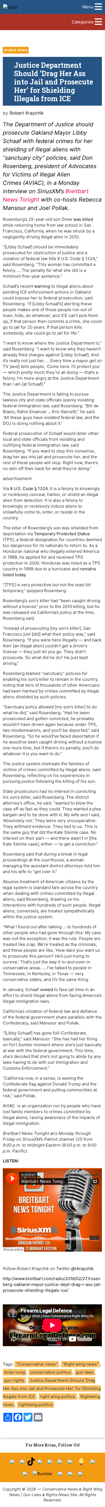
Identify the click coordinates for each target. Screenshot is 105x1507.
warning (42, 286)
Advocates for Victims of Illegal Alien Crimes (49, 174)
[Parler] (50, 1462)
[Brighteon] (70, 1474)
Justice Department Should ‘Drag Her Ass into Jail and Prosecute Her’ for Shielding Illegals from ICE (52, 1388)
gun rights (14, 1380)
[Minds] (81, 1461)
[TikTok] (31, 1461)
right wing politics (57, 1396)
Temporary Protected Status (62, 533)
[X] (22, 1462)
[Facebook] (12, 1462)
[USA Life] (25, 1474)
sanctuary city (23, 157)
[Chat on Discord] (80, 1474)
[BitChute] (70, 1462)
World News (15, 50)
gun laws (85, 1372)
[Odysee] (60, 1474)
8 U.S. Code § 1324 (29, 488)
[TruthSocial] (60, 1462)
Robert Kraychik (27, 113)
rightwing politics (35, 1404)
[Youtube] (40, 1462)
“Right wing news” (80, 1364)
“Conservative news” (36, 1364)
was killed (83, 219)
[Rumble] (42, 1473)
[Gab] (93, 1462)
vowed (46, 989)
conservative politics (50, 1372)
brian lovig (14, 1372)
